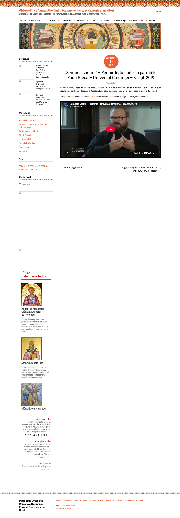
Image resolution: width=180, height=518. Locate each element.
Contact (152, 20)
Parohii (80, 20)
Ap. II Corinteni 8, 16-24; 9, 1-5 (38, 435)
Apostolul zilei (43, 419)
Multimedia (110, 83)
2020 (21, 169)
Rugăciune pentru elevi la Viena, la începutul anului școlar (139, 169)
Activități (106, 20)
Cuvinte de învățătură (28, 131)
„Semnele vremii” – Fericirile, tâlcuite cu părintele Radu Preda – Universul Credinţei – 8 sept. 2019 (110, 75)
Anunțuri (23, 151)
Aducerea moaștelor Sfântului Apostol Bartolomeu (32, 311)
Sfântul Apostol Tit (32, 362)
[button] (23, 36)
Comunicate (24, 147)
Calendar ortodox (33, 276)
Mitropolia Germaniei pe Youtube (67, 508)
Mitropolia (37, 20)
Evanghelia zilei (43, 441)
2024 (32, 166)
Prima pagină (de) (73, 167)
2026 (21, 166)
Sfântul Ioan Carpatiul (33, 408)
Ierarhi (51, 20)
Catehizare (137, 20)
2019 (26, 169)
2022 (43, 166)
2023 (37, 166)
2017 (37, 169)
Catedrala (66, 20)
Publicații (121, 20)
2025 (26, 166)
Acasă (23, 20)
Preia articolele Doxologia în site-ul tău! (36, 468)
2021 (48, 166)
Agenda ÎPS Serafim (27, 120)
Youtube (94, 97)
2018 (31, 169)
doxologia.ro (44, 463)
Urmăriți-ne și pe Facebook (65, 505)
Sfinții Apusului (26, 135)
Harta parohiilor (26, 139)
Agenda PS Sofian (27, 143)
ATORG (92, 20)
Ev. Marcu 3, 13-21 (43, 457)
